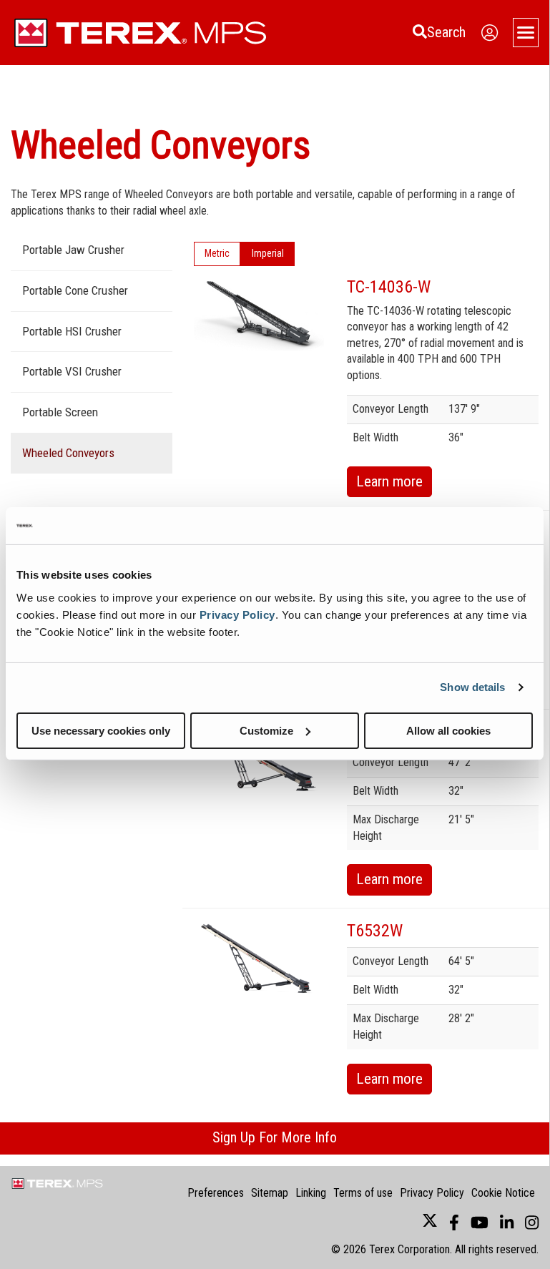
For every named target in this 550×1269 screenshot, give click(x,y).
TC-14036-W (389, 287)
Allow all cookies (448, 730)
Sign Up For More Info (274, 1137)
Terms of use (363, 1193)
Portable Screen (60, 412)
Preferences (215, 1193)
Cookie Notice (503, 1193)
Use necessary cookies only (100, 730)
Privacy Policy (237, 614)
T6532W (375, 931)
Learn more (389, 481)
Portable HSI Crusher (72, 331)
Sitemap (269, 1193)
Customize (266, 730)
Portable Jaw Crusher (73, 249)
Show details (472, 687)
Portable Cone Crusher (75, 290)
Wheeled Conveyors (68, 453)
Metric (217, 253)
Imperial (268, 253)
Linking (310, 1193)
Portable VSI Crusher (72, 371)
